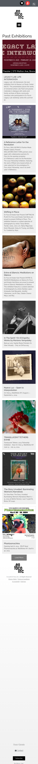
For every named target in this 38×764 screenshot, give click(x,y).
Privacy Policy (12, 579)
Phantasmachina (12, 543)
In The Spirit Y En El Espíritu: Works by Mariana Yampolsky (17, 339)
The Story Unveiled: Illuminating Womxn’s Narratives (19, 490)
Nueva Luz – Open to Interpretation (14, 388)
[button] (34, 4)
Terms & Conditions (24, 579)
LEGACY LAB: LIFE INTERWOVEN (12, 78)
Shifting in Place (11, 212)
